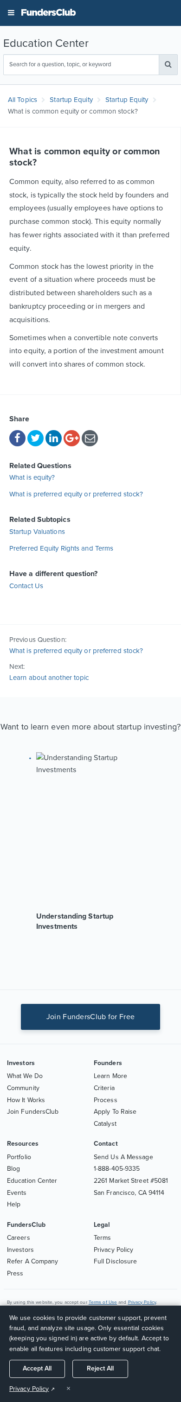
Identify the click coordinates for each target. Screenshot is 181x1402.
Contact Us (26, 586)
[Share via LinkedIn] (53, 438)
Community (23, 1088)
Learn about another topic (49, 677)
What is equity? (32, 477)
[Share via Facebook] (17, 438)
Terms (102, 1238)
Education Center (32, 1181)
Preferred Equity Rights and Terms (61, 548)
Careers (18, 1238)
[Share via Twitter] (35, 438)
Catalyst (105, 1124)
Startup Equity (72, 99)
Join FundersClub (33, 1112)
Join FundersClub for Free (90, 1016)
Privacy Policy (113, 1250)
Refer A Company (32, 1261)
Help (13, 1204)
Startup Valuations (37, 531)
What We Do (25, 1076)
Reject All (100, 1368)
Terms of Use (103, 1302)
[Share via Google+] (72, 438)
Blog (13, 1169)
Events (17, 1193)
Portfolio (19, 1157)
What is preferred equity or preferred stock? (76, 494)
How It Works (26, 1100)
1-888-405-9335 (117, 1169)
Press (15, 1273)
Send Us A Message (123, 1157)
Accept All (37, 1368)
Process (105, 1100)
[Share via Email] (90, 438)
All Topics (22, 99)
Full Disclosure (115, 1261)
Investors (20, 1250)
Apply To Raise (115, 1112)
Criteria (104, 1088)
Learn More (110, 1076)
